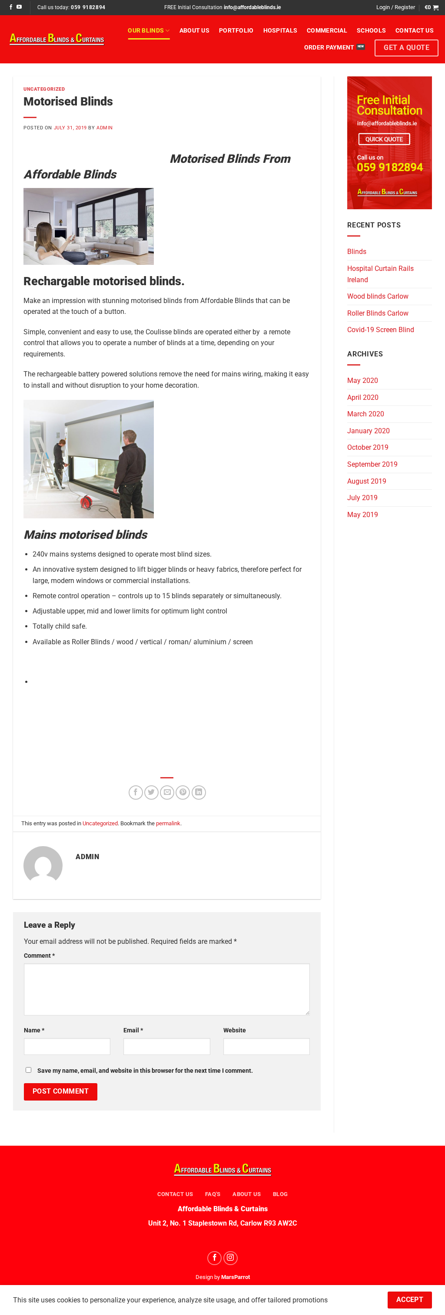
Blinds (356, 251)
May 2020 (362, 380)
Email (133, 1030)
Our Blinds (146, 30)
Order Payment (329, 47)
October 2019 (368, 447)
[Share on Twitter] (151, 792)
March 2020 (365, 414)
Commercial (327, 30)
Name (34, 1030)
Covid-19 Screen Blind (380, 330)
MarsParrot (235, 1277)
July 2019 (362, 498)
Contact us (414, 30)
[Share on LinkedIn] (199, 792)
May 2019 (362, 515)
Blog (280, 1194)
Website (234, 1030)
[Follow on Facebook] (10, 7)
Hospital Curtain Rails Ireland (380, 274)
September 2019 (372, 464)
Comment (39, 955)
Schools (371, 30)
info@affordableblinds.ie (252, 7)
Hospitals (280, 30)
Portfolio (236, 30)
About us (194, 30)
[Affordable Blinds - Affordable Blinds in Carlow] (57, 39)
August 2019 (366, 481)
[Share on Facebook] (136, 792)
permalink (168, 823)
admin (104, 128)
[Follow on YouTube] (19, 7)
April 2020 (363, 397)
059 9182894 (88, 7)
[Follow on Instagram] (230, 1258)
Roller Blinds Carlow (377, 313)
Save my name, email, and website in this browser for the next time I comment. (145, 1070)
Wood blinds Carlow (377, 296)
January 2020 (368, 431)
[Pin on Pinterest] (183, 792)
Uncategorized (44, 89)
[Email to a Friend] (167, 792)
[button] (395, 7)
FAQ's (212, 1194)
